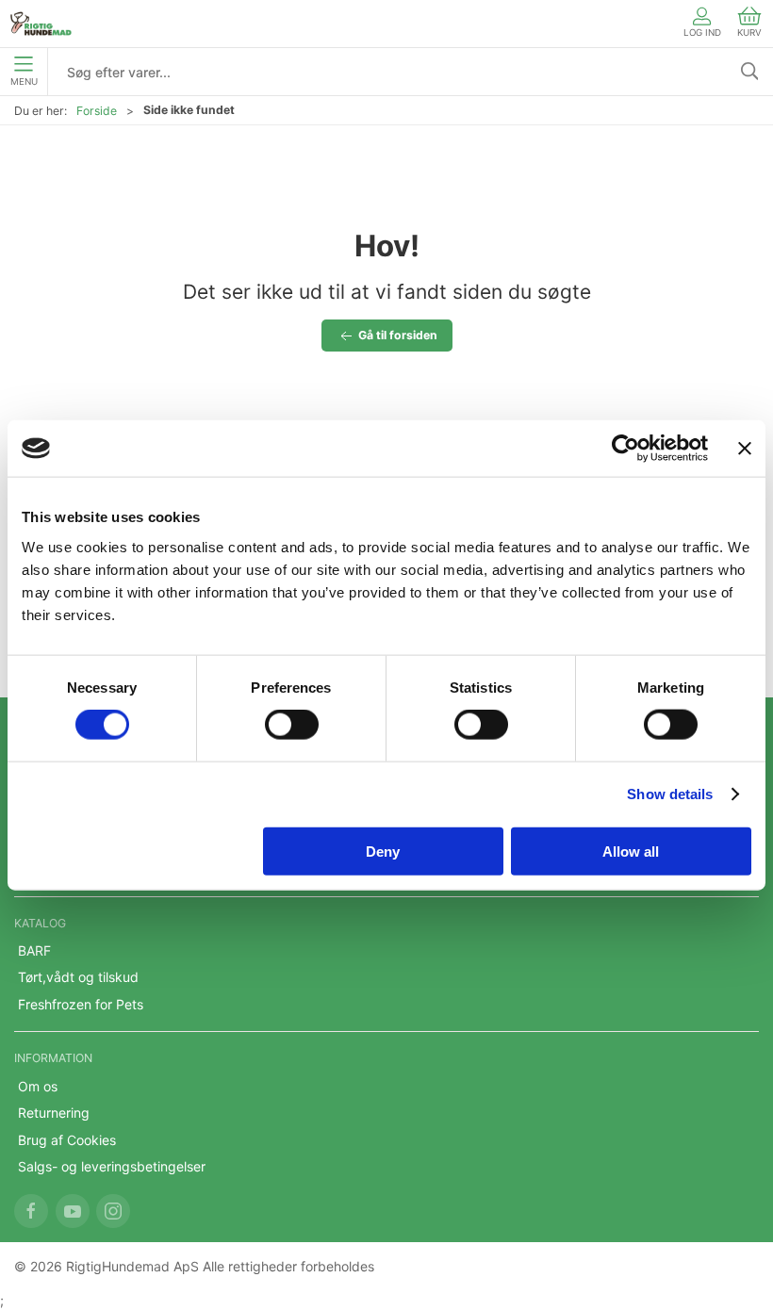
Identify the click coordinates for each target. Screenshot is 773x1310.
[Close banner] (744, 448)
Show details (670, 794)
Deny (383, 851)
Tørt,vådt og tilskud (78, 977)
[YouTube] (73, 1211)
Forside (96, 111)
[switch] (292, 725)
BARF (34, 950)
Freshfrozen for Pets (80, 1004)
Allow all (630, 851)
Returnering (54, 1113)
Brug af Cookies (67, 1140)
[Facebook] (31, 1211)
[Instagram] (113, 1211)
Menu (24, 81)
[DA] (41, 23)
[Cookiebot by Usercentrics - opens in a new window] (625, 448)
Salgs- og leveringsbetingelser (112, 1166)
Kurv (749, 32)
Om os (38, 1086)
